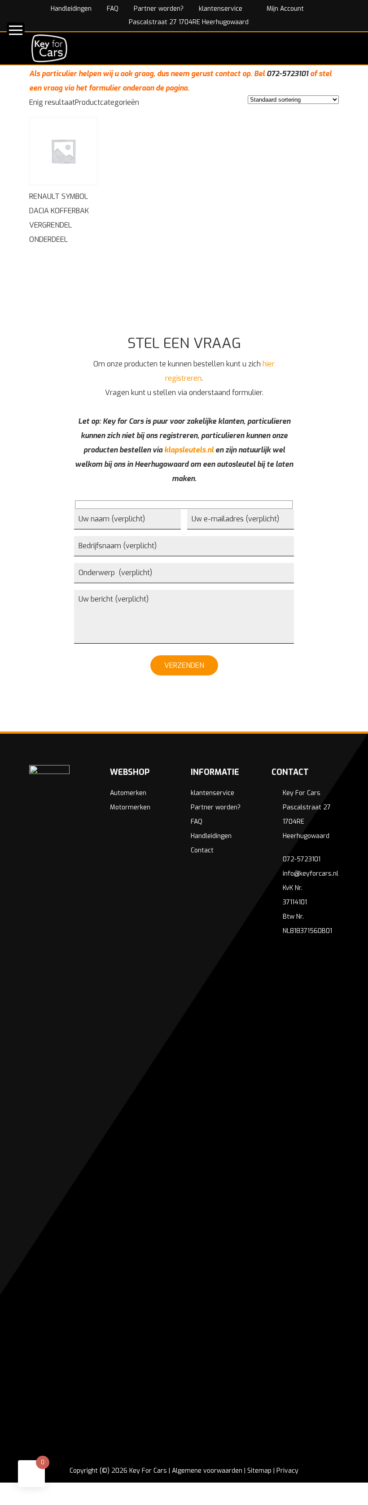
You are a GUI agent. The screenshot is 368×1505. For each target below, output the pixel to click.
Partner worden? (159, 8)
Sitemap (259, 1470)
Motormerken (130, 807)
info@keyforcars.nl (310, 873)
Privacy (287, 1470)
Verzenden (184, 665)
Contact (202, 850)
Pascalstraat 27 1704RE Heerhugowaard (188, 22)
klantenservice (220, 8)
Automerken (128, 793)
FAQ (112, 8)
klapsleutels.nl (189, 450)
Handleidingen (71, 8)
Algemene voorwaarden (207, 1470)
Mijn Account (284, 8)
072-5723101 (287, 73)
